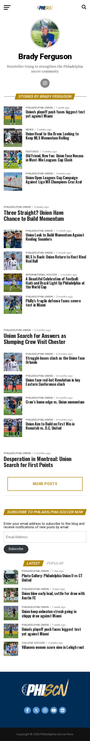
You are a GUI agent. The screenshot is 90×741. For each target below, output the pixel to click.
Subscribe (16, 549)
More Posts (45, 484)
